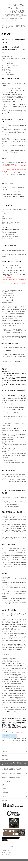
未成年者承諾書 (6, 101)
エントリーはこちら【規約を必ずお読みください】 (14, 763)
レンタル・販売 (6, 781)
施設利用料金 (5, 759)
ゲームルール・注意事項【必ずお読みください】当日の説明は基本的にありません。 (13, 769)
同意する (5, 731)
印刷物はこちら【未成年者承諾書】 (11, 777)
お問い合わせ (5, 800)
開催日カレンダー (6, 755)
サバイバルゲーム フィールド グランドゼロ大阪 (14, 8)
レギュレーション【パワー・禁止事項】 (12, 773)
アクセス (4, 796)
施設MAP (4, 785)
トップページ (5, 751)
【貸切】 (4, 788)
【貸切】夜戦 (6, 792)
